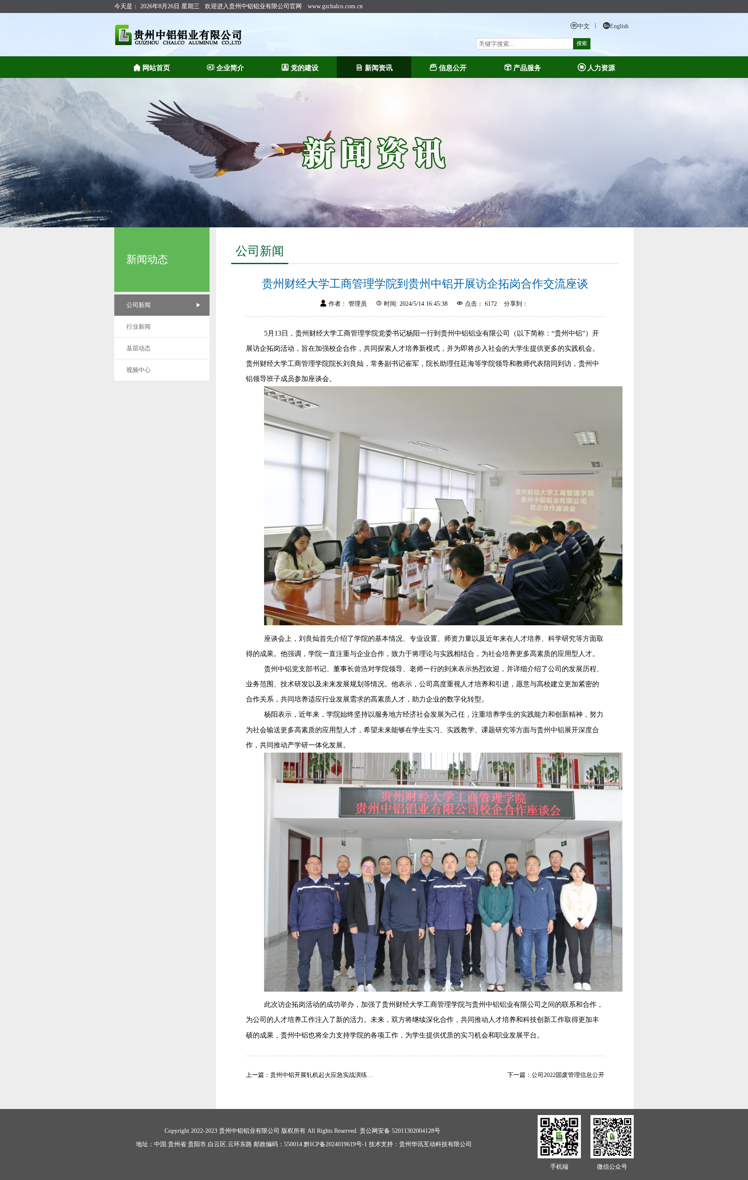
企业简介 (230, 67)
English (619, 26)
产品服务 (527, 67)
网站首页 (156, 67)
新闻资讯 (379, 67)
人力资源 (601, 67)
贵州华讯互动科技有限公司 (435, 1144)
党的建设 (305, 67)
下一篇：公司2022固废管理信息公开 (555, 1075)
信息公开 (453, 67)
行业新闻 (138, 326)
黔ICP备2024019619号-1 (336, 1144)
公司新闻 (138, 305)
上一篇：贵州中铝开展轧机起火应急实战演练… (309, 1075)
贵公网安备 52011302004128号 (400, 1131)
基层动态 (138, 348)
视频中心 (138, 370)
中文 (583, 26)
